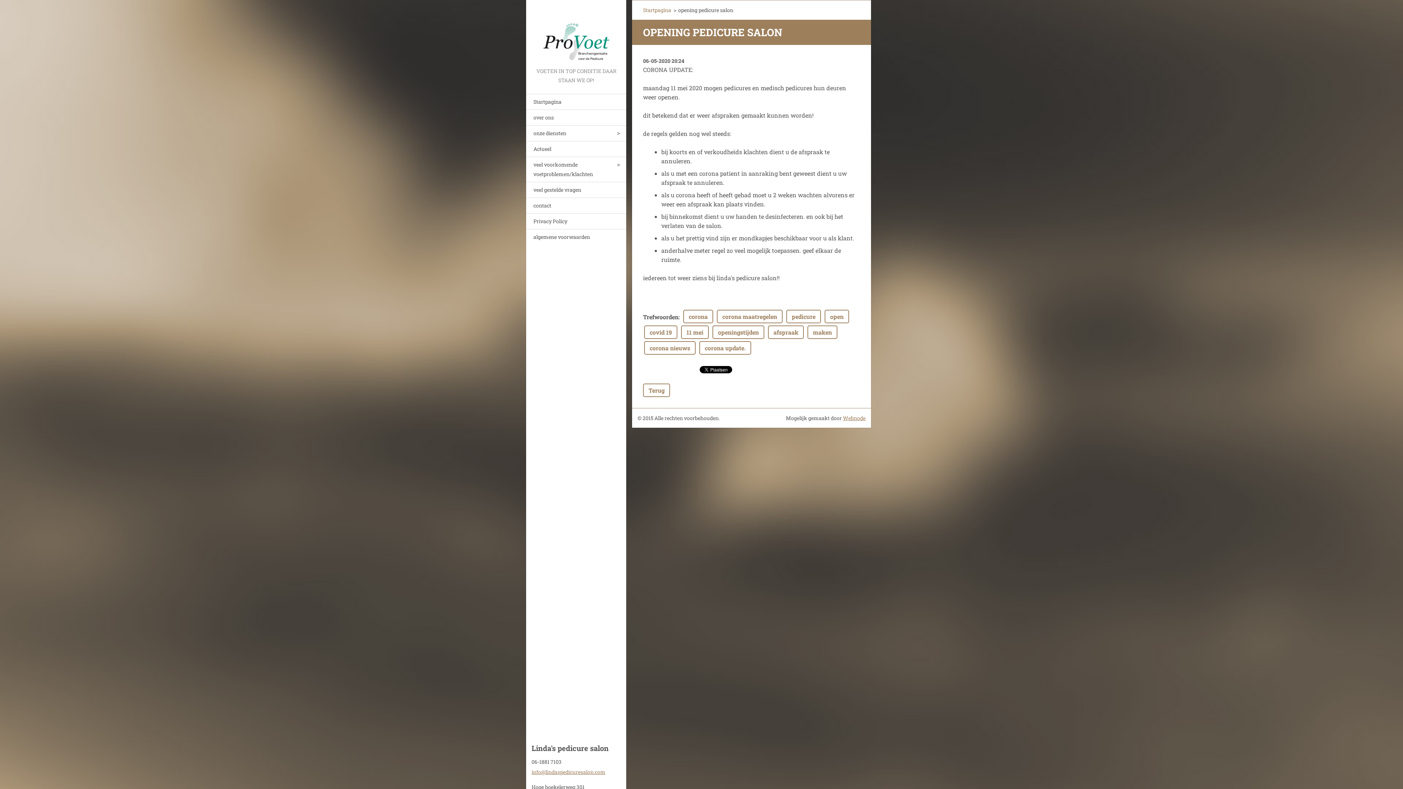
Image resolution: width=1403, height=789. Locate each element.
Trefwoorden (660, 317)
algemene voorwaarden (561, 236)
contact (542, 205)
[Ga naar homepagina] (576, 33)
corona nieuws (670, 348)
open (837, 316)
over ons (543, 117)
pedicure (803, 316)
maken (822, 332)
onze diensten (549, 133)
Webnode (854, 418)
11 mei (695, 332)
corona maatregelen (749, 316)
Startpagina (547, 101)
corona (698, 316)
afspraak (785, 332)
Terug (657, 390)
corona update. (725, 348)
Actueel (542, 148)
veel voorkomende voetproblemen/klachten (563, 169)
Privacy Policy (550, 221)
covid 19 (661, 332)
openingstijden (738, 332)
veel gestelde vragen (557, 189)
